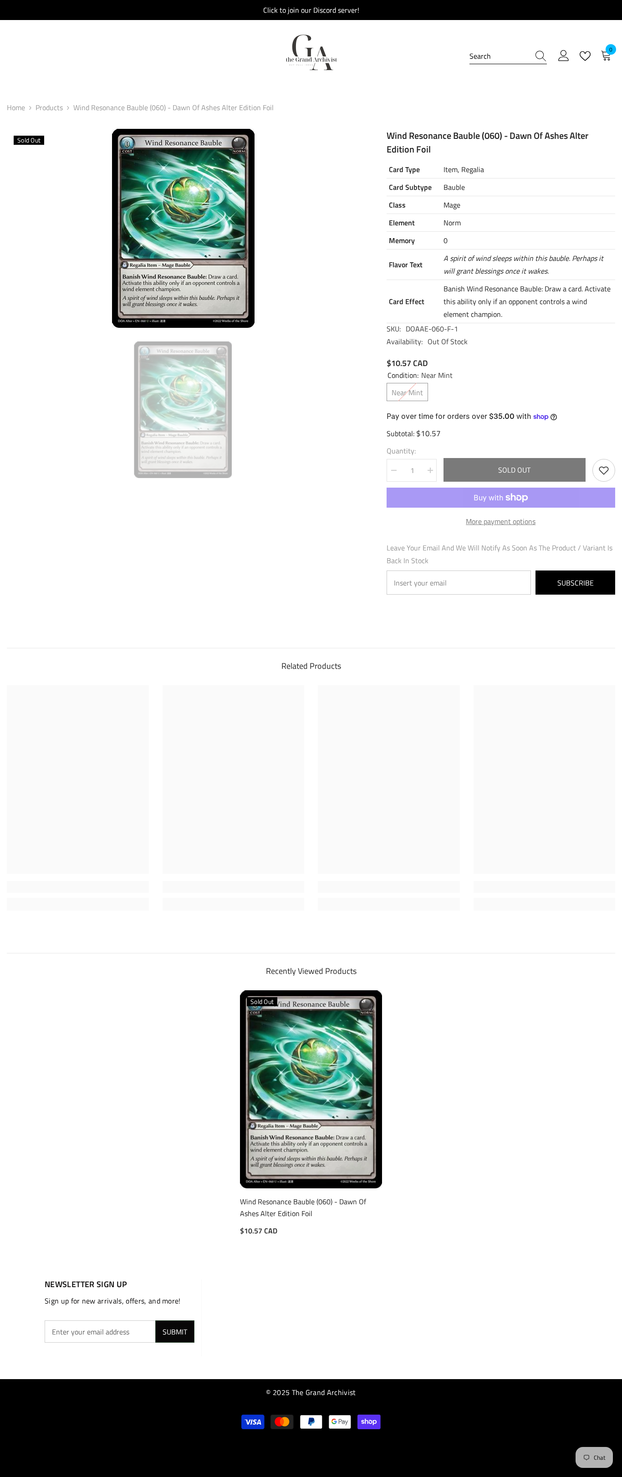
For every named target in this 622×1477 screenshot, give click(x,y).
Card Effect (406, 301)
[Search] (508, 56)
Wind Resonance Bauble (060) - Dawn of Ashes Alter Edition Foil (303, 1207)
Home (16, 107)
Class (397, 204)
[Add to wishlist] (603, 470)
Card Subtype (410, 187)
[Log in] (563, 56)
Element (402, 222)
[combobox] (499, 56)
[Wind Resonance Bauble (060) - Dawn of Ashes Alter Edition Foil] (311, 1089)
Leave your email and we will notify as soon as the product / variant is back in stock (499, 554)
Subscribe (575, 582)
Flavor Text (406, 264)
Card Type (404, 169)
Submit (175, 1331)
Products (49, 107)
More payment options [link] (500, 521)
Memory (402, 240)
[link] (78, 887)
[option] (183, 228)
